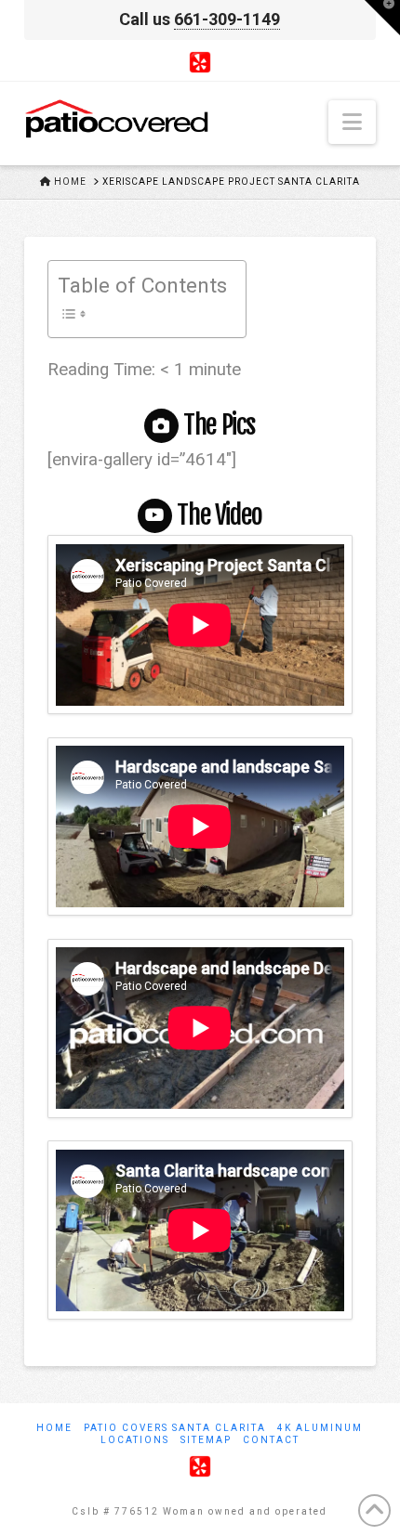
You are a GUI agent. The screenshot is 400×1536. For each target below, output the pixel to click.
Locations (134, 1440)
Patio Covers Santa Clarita (175, 1428)
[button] (352, 122)
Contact (271, 1440)
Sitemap (206, 1440)
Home (54, 1428)
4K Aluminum (320, 1428)
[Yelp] (200, 61)
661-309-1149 (227, 19)
